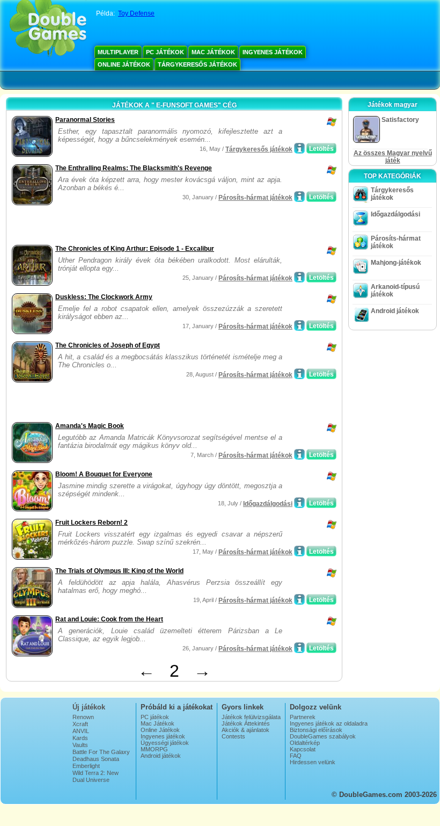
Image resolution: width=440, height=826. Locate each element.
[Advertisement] (134, 226)
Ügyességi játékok (165, 743)
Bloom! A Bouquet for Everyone (103, 474)
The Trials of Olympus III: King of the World (119, 571)
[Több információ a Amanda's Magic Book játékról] (299, 454)
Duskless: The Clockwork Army (103, 297)
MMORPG (154, 749)
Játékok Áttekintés (246, 723)
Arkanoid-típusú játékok (395, 290)
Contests (233, 736)
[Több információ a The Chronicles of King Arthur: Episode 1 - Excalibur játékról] (299, 277)
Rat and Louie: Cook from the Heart (109, 619)
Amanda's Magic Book (89, 426)
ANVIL (80, 731)
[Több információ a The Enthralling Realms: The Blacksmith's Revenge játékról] (299, 196)
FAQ (296, 755)
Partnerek (303, 717)
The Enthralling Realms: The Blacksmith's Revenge (133, 168)
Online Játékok (124, 64)
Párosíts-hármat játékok (255, 197)
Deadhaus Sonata (95, 759)
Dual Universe (90, 780)
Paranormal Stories (85, 120)
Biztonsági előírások (316, 730)
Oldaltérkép (305, 743)
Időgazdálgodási (267, 504)
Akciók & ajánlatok (245, 730)
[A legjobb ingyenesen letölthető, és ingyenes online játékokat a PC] (48, 29)
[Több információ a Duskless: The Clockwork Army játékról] (299, 325)
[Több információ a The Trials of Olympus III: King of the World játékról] (299, 599)
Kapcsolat (303, 749)
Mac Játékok (213, 52)
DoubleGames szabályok (323, 736)
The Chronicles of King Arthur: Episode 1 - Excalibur (134, 248)
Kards (80, 738)
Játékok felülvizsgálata (251, 717)
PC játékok (165, 52)
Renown (83, 717)
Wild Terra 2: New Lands (95, 776)
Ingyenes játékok (273, 52)
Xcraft (80, 724)
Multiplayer (118, 52)
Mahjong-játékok (396, 262)
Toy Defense (136, 13)
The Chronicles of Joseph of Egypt (107, 345)
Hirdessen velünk (312, 762)
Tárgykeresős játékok (197, 64)
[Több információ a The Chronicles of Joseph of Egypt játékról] (299, 373)
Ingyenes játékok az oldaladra (329, 723)
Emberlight (86, 766)
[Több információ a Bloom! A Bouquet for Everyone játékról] (299, 502)
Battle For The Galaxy (101, 752)
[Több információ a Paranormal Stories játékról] (299, 148)
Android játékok (395, 311)
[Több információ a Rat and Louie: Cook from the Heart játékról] (299, 647)
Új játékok (88, 707)
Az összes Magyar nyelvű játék (393, 156)
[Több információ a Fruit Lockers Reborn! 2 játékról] (299, 551)
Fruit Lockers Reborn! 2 (91, 522)
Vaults (80, 745)
